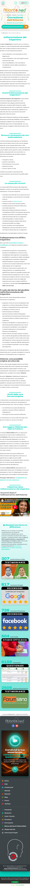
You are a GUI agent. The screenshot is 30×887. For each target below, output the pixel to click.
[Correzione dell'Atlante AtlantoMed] (15, 720)
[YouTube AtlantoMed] (16, 725)
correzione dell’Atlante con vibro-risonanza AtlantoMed (11, 547)
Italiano (25, 2)
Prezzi (12, 885)
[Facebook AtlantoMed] (13, 725)
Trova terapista (20, 885)
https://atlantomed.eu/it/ (11, 868)
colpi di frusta (17, 201)
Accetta (15, 882)
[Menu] (3, 3)
